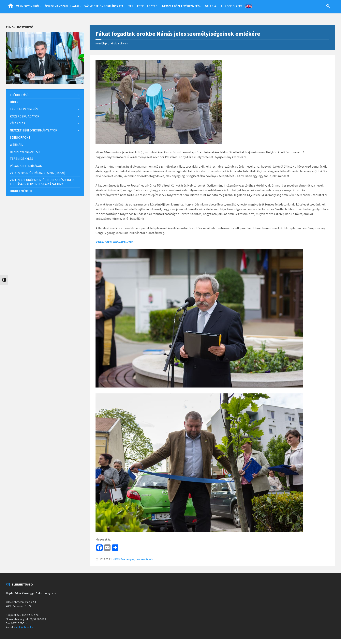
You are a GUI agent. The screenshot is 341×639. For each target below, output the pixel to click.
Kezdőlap (101, 43)
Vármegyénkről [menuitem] (28, 6)
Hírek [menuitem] (14, 102)
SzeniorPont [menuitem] (20, 137)
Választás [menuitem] (17, 123)
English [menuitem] (248, 7)
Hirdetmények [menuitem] (21, 191)
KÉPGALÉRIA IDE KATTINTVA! (115, 242)
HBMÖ (116, 559)
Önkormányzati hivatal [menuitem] (62, 6)
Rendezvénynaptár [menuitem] (25, 152)
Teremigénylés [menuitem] (21, 158)
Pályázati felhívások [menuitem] (26, 166)
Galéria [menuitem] (210, 6)
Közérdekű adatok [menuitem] (24, 116)
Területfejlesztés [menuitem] (142, 6)
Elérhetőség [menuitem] (20, 95)
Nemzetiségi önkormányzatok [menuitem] (33, 130)
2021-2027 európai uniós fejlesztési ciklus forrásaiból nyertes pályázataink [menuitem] (42, 182)
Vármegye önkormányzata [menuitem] (103, 6)
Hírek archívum (119, 43)
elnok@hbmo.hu (23, 627)
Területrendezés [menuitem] (24, 109)
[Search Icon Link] (328, 7)
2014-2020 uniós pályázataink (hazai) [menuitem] (37, 173)
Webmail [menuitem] (16, 144)
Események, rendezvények (137, 559)
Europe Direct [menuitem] (232, 6)
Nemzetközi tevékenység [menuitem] (181, 6)
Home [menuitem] (10, 7)
